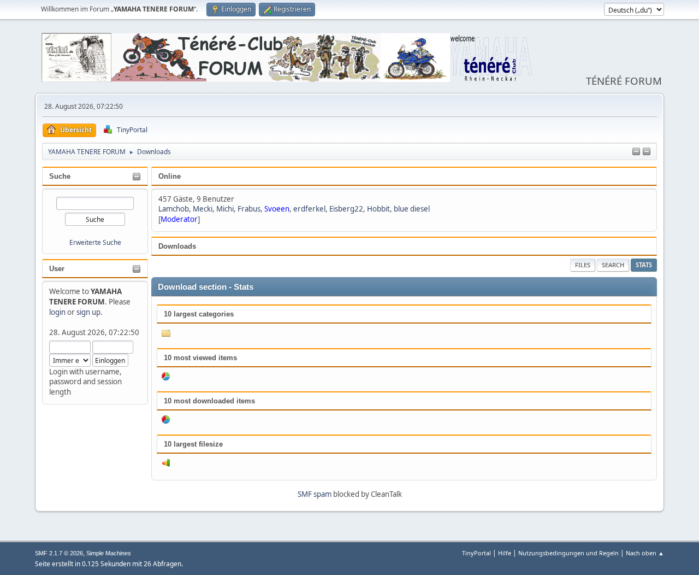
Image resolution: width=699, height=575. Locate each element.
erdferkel (309, 209)
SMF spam (314, 494)
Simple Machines (108, 553)
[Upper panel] (646, 152)
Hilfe (504, 553)
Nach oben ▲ (645, 553)
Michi (225, 209)
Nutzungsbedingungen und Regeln (568, 553)
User (56, 269)
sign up (88, 312)
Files (582, 265)
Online (169, 176)
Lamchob (173, 209)
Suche (59, 176)
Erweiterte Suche (95, 242)
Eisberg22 (346, 209)
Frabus (249, 209)
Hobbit (378, 209)
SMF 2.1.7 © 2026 (59, 553)
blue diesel (412, 209)
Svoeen (276, 209)
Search (613, 265)
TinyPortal (476, 553)
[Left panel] (636, 152)
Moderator (179, 219)
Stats (644, 265)
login (57, 312)
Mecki (202, 209)
